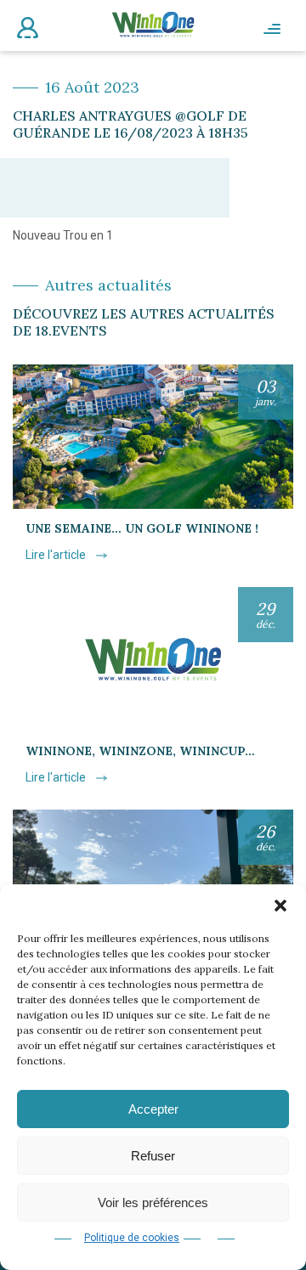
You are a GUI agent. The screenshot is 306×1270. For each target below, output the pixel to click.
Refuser (153, 1156)
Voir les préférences (153, 1202)
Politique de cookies (131, 1238)
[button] (280, 905)
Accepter (153, 1109)
